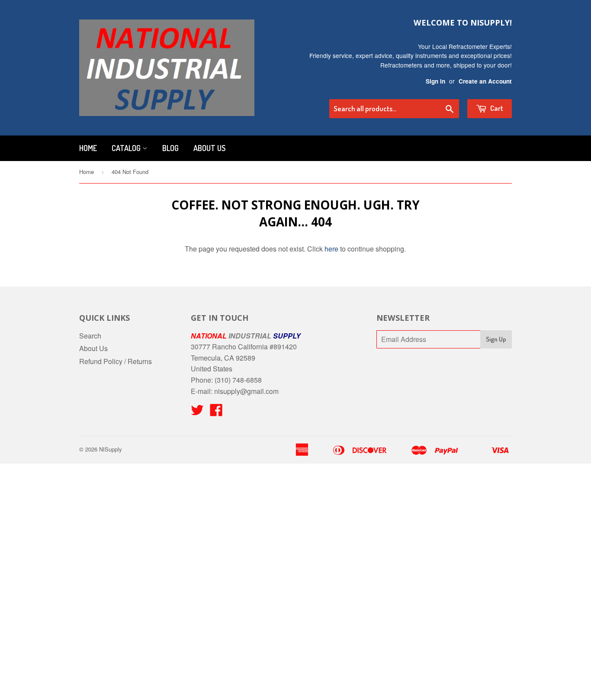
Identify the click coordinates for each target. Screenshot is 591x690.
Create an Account (485, 81)
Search (90, 336)
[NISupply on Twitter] (197, 412)
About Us (209, 148)
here (331, 249)
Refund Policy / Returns (115, 361)
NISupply (110, 449)
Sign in (435, 81)
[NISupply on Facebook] (216, 412)
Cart (496, 108)
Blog (170, 148)
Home (88, 148)
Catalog (127, 148)
